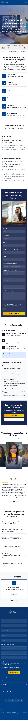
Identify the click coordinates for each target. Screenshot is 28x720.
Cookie (2, 705)
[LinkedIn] (18, 700)
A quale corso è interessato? (10, 270)
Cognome (5, 235)
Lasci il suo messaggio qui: (9, 291)
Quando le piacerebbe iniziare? (10, 277)
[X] (9, 700)
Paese (4, 242)
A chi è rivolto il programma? (9, 284)
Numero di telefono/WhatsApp (10, 249)
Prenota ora (14, 415)
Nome (4, 228)
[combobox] (14, 245)
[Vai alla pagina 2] (15, 473)
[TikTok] (22, 700)
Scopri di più (14, 594)
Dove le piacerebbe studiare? (10, 263)
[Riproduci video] (14, 455)
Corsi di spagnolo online (14, 51)
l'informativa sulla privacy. (15, 308)
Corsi (6, 51)
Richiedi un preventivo (14, 313)
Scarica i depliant (14, 672)
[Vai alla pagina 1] (12, 473)
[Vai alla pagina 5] (18, 501)
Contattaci (14, 420)
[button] (14, 522)
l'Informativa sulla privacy (13, 667)
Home (2, 51)
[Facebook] (6, 700)
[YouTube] (12, 700)
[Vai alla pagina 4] (16, 501)
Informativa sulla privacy (5, 703)
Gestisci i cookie (4, 709)
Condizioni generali (5, 707)
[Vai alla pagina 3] (16, 473)
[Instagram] (15, 700)
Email (4, 256)
